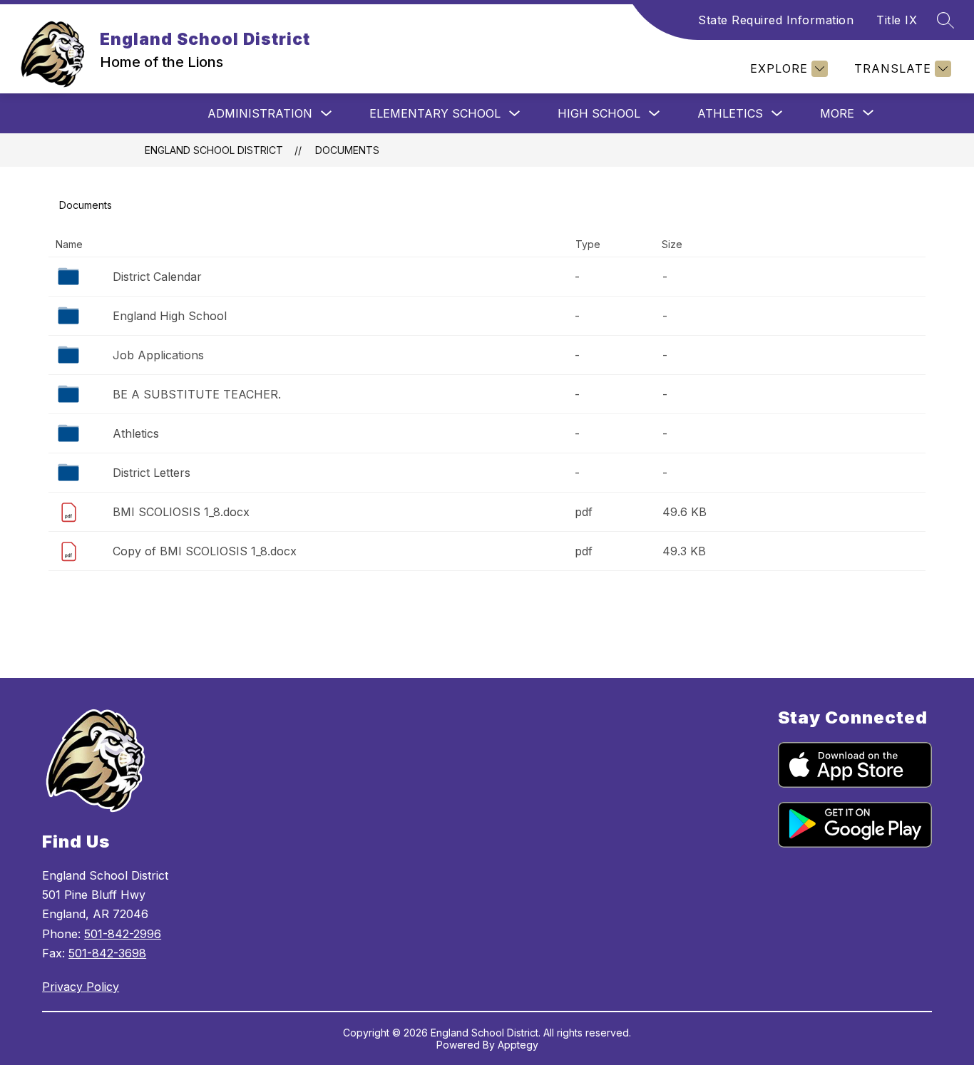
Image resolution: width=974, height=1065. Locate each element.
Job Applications (158, 355)
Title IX (896, 20)
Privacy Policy (80, 986)
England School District (214, 150)
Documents (347, 150)
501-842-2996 (122, 934)
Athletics (730, 113)
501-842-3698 (107, 953)
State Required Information (775, 20)
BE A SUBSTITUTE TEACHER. (197, 394)
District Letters (151, 472)
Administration (259, 113)
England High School (170, 316)
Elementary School (435, 113)
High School (599, 113)
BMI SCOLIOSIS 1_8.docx (181, 512)
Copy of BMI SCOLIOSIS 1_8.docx (205, 551)
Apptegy (518, 1045)
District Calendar (157, 276)
